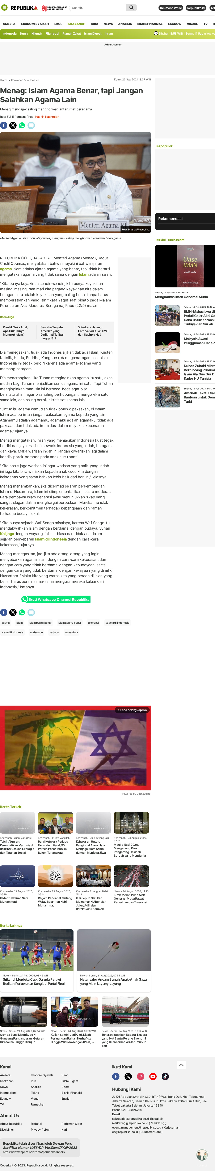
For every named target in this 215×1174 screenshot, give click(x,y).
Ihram (109, 33)
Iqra (33, 1081)
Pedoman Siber (72, 1123)
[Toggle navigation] (4, 7)
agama (6, 269)
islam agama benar (69, 622)
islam (19, 622)
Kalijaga (7, 533)
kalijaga (54, 632)
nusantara (71, 632)
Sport (65, 1087)
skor (58, 24)
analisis (125, 24)
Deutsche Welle (171, 8)
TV (205, 24)
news (108, 24)
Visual (35, 1098)
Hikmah (36, 33)
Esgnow (5, 1098)
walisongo (36, 632)
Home (4, 80)
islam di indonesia (12, 632)
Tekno (35, 1092)
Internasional (8, 1092)
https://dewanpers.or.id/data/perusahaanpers (34, 1152)
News (4, 1087)
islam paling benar (40, 622)
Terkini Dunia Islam (169, 240)
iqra (94, 24)
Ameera (5, 1075)
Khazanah (17, 80)
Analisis (36, 1087)
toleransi (93, 622)
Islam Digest (92, 33)
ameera (9, 24)
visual (192, 24)
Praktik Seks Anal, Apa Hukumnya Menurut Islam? (15, 330)
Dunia (24, 33)
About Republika (11, 1123)
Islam (83, 274)
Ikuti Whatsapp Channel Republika (59, 599)
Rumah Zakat (72, 33)
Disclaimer (7, 1129)
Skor (65, 1075)
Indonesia (10, 33)
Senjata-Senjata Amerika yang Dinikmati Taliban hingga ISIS (52, 332)
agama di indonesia (117, 622)
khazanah (76, 24)
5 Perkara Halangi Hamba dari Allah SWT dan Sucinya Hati (93, 330)
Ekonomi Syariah (35, 24)
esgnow (174, 24)
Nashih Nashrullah (47, 116)
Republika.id (196, 8)
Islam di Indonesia (51, 539)
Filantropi (52, 33)
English (66, 1098)
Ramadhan (38, 1104)
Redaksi (36, 1123)
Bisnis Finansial (150, 24)
